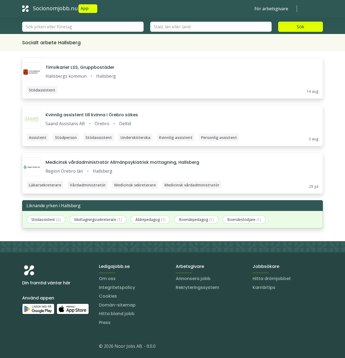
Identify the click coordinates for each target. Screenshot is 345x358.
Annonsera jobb (193, 278)
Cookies (108, 296)
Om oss (107, 278)
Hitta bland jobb (116, 314)
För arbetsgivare (271, 9)
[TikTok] (58, 347)
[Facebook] (48, 347)
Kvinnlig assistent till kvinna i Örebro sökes (92, 115)
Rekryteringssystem (197, 287)
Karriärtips (264, 287)
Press (105, 322)
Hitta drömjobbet (272, 278)
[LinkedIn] (37, 347)
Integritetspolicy (117, 287)
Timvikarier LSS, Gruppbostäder (80, 67)
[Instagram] (26, 347)
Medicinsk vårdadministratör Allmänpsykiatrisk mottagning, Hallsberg (122, 162)
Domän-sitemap (117, 305)
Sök (300, 27)
